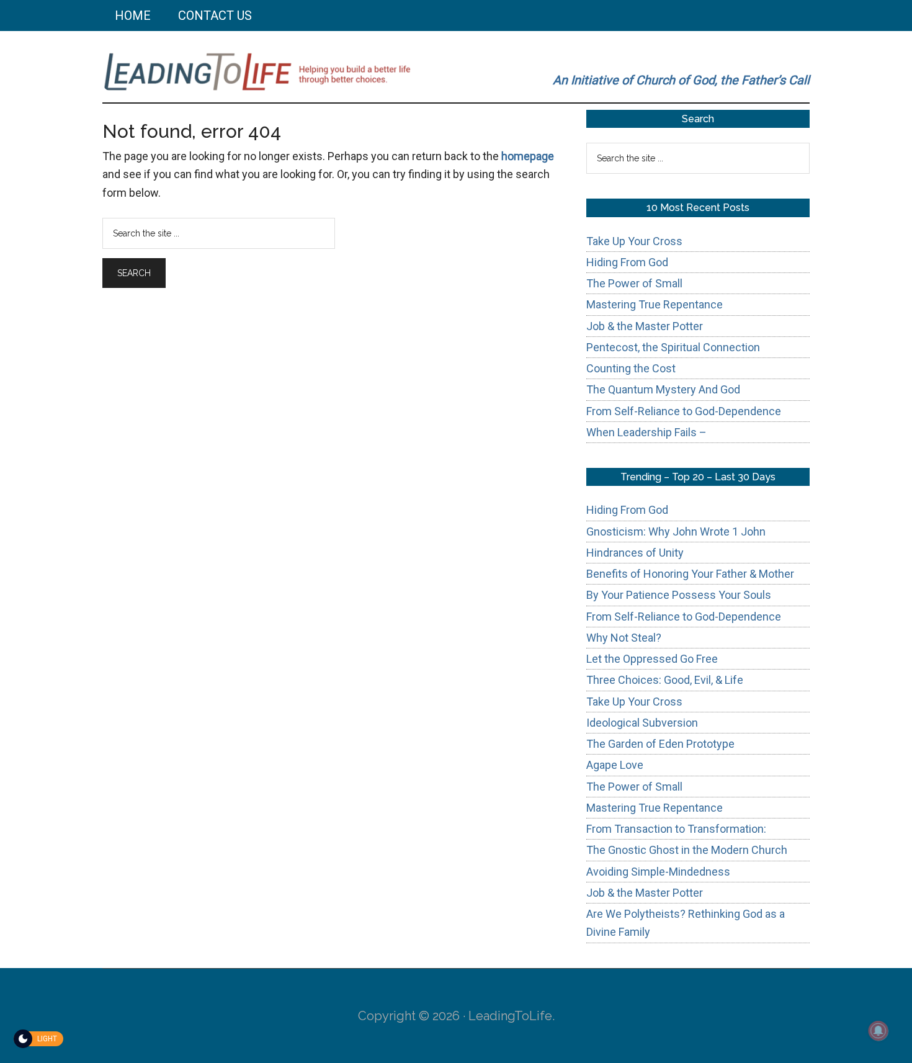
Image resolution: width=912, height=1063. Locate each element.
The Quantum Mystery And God (663, 389)
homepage (527, 156)
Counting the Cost (631, 368)
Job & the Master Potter (644, 326)
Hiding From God (627, 262)
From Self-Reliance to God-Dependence (683, 411)
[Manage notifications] (878, 1031)
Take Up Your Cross (634, 241)
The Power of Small (634, 283)
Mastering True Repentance (654, 304)
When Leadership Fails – (646, 432)
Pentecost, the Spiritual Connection (673, 347)
